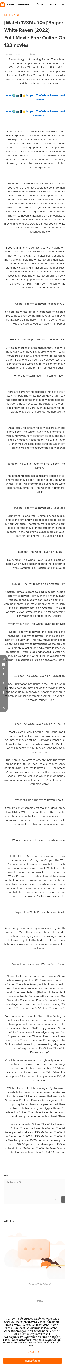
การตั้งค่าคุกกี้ (32, 1352)
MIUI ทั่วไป (11, 15)
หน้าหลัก (39, 4)
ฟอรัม (53, 4)
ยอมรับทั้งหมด (32, 1360)
